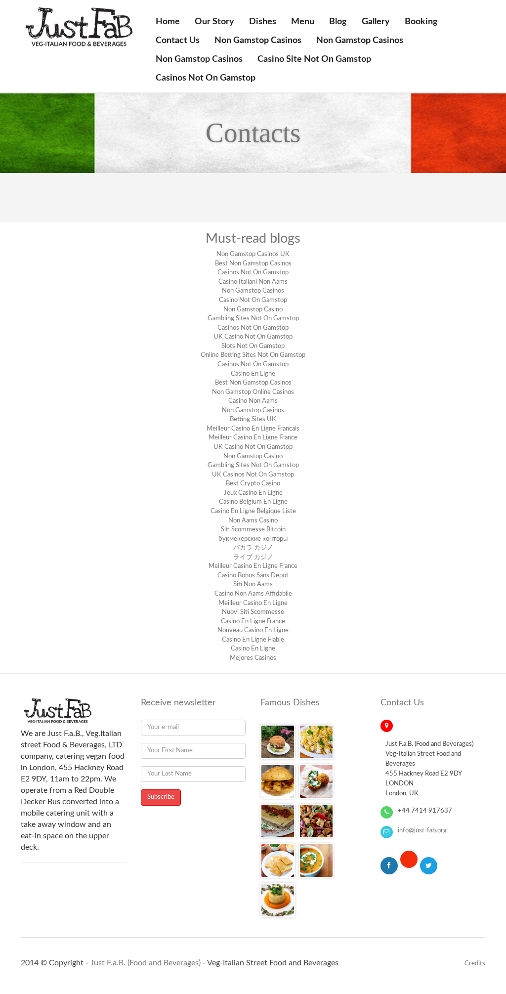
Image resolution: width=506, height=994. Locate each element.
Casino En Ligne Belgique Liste (253, 511)
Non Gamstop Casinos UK (253, 254)
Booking (421, 21)
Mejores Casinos (253, 658)
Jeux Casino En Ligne (253, 493)
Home (168, 21)
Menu (302, 21)
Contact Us (178, 40)
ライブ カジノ (253, 557)
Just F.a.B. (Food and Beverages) (145, 963)
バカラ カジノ (253, 548)
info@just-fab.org (422, 830)
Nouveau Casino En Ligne (253, 630)
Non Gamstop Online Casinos (253, 392)
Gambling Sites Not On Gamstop (253, 318)
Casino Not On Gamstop (253, 300)
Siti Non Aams (253, 584)
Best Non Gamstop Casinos (253, 263)
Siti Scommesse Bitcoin (253, 529)
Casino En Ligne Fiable (253, 640)
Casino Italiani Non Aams (253, 282)
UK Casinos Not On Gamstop (253, 475)
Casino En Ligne (253, 374)
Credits (474, 963)
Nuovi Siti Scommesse (253, 612)
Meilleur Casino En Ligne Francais (253, 429)
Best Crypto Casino (253, 483)
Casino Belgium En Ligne (253, 502)
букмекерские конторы (253, 539)
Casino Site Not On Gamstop (314, 59)
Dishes (262, 21)
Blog (338, 21)
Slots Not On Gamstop (253, 346)
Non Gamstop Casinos (257, 40)
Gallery (376, 21)
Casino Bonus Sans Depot (253, 575)
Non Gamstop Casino (253, 309)
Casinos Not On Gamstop (205, 78)
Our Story (214, 21)
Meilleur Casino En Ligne (253, 603)
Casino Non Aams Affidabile (253, 594)
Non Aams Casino (253, 521)
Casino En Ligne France (253, 621)
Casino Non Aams (253, 401)
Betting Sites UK (253, 419)
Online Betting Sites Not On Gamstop (253, 355)
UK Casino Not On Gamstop (253, 337)
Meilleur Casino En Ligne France (253, 437)
